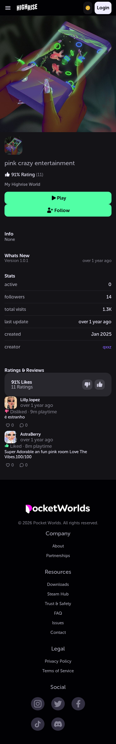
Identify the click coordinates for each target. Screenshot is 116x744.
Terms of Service (58, 670)
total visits (15, 309)
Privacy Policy (58, 661)
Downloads (58, 584)
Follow (62, 210)
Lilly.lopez (30, 399)
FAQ (58, 613)
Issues (58, 622)
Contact (58, 632)
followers (14, 296)
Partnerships (58, 555)
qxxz (107, 347)
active (11, 284)
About (58, 546)
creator (12, 346)
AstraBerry (30, 434)
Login (103, 7)
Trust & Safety (58, 603)
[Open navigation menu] (8, 8)
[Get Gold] (87, 8)
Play (61, 198)
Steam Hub (58, 594)
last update (16, 321)
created (13, 334)
